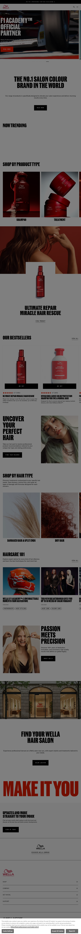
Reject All (72, 931)
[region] (40, 926)
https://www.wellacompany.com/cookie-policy (24, 927)
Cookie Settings (8, 931)
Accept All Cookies (57, 931)
